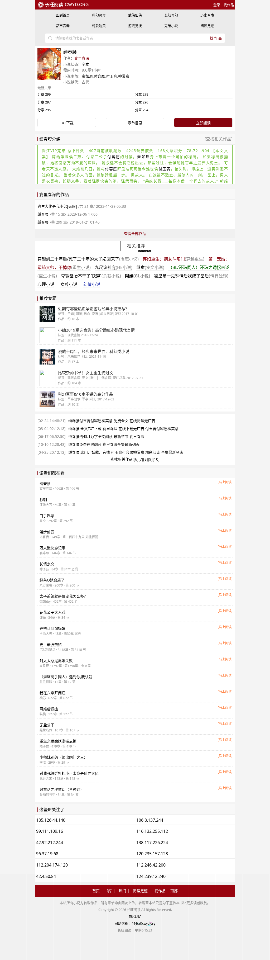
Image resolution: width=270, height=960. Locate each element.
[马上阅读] (225, 482)
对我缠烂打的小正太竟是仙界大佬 (69, 773)
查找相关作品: (122, 459)
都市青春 (63, 25)
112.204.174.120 (52, 865)
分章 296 (141, 102)
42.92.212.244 (49, 842)
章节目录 (135, 122)
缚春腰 (43, 214)
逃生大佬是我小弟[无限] (57, 206)
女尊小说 (68, 284)
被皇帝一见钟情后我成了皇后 (191, 276)
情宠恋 (47, 563)
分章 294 (141, 109)
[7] (140, 459)
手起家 (47, 515)
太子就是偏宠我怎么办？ (64, 596)
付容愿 (99, 76)
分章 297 (44, 102)
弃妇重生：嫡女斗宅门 (173, 259)
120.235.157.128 (152, 854)
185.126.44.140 (50, 820)
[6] (136, 459)
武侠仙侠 (135, 15)
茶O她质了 (52, 580)
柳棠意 (123, 76)
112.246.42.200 (151, 865)
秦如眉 (87, 76)
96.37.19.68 (47, 854)
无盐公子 (47, 724)
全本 (85, 64)
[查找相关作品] (219, 139)
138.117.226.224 (152, 842)
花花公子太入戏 (52, 612)
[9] (150, 459)
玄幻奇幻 (171, 15)
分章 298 (141, 94)
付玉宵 (111, 76)
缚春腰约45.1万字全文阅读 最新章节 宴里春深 (106, 436)
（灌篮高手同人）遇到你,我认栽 (66, 676)
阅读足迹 (207, 25)
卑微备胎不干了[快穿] (91, 276)
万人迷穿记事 (52, 547)
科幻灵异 (99, 15)
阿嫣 (137, 276)
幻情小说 (91, 284)
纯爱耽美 (99, 25)
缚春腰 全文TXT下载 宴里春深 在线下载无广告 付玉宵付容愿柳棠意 (123, 428)
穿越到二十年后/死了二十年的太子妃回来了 (88, 259)
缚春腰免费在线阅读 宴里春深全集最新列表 (103, 444)
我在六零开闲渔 (52, 692)
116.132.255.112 (152, 831)
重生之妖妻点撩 (58, 741)
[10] (156, 459)
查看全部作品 (135, 233)
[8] (145, 459)
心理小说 (45, 284)
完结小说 (171, 25)
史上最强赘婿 (51, 644)
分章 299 (44, 94)
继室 (150, 267)
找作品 (229, 4)
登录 (216, 4)
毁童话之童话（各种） (62, 789)
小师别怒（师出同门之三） (64, 757)
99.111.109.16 (49, 831)
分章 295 (44, 109)
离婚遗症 (49, 708)
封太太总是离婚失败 (56, 660)
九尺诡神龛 (113, 267)
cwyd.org (76, 4)
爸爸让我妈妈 (52, 628)
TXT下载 (67, 122)
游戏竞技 (135, 25)
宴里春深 (81, 58)
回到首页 (63, 15)
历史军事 (207, 15)
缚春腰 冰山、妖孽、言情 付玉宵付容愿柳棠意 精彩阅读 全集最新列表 (125, 452)
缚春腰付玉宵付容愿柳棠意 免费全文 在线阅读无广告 (111, 420)
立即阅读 (203, 122)
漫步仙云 (47, 531)
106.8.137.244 (149, 820)
